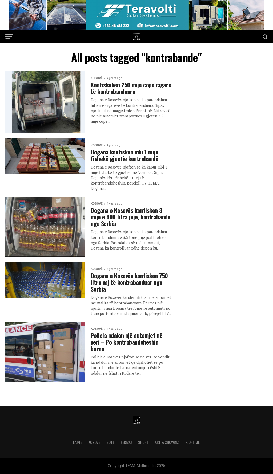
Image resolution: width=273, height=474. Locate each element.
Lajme (77, 442)
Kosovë (94, 442)
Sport (143, 442)
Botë (110, 442)
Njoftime (192, 442)
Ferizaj (126, 442)
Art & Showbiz (167, 442)
